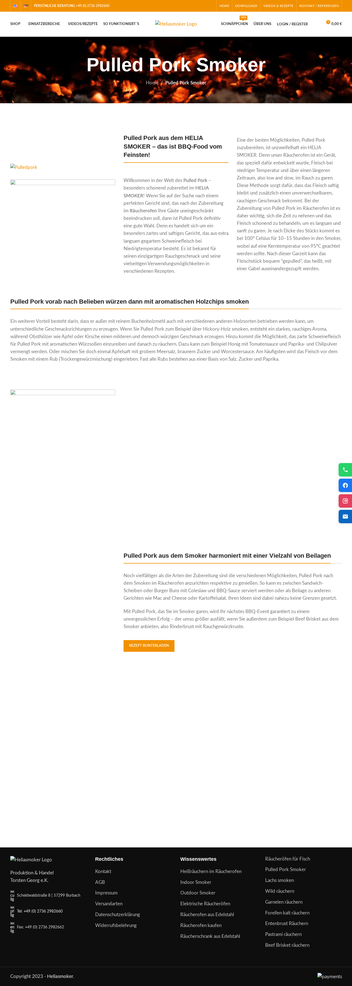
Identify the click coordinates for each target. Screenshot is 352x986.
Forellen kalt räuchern (287, 913)
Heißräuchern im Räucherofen (211, 871)
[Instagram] (345, 501)
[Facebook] (345, 485)
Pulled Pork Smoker (285, 869)
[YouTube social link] (209, 6)
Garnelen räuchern (283, 902)
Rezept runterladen (149, 646)
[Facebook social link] (196, 6)
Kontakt (103, 871)
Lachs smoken (279, 880)
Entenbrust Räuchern (286, 923)
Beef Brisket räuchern (287, 945)
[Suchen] (316, 24)
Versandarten (108, 903)
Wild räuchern (279, 891)
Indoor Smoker (195, 882)
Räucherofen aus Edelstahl (207, 914)
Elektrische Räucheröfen (205, 903)
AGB (100, 882)
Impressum (106, 893)
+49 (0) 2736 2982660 (92, 6)
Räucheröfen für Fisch (287, 859)
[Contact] (345, 516)
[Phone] (345, 469)
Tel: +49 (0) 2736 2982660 (40, 911)
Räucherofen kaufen (200, 925)
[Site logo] (176, 23)
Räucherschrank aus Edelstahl (210, 936)
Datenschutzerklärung (117, 914)
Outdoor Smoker (197, 893)
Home (152, 82)
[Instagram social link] (203, 6)
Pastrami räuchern (283, 934)
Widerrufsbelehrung (116, 925)
